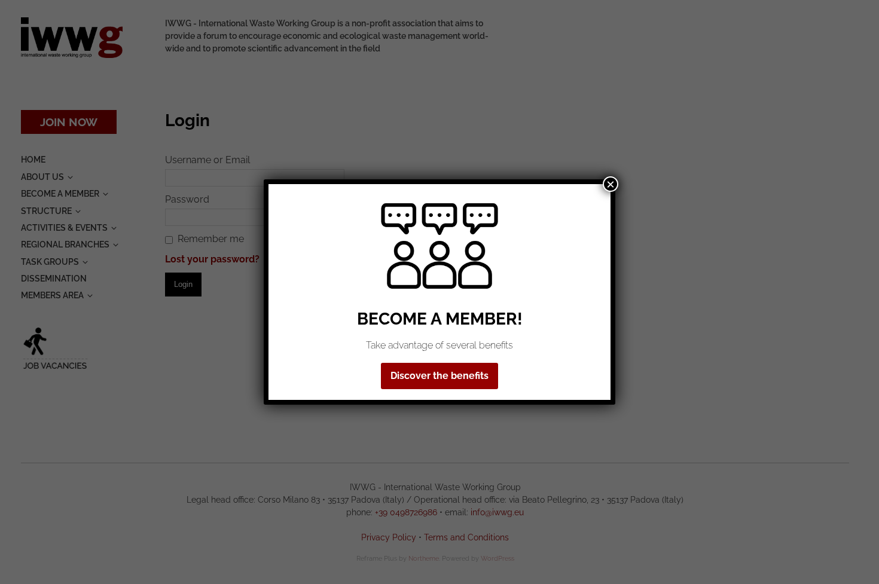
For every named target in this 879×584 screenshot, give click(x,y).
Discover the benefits (439, 375)
